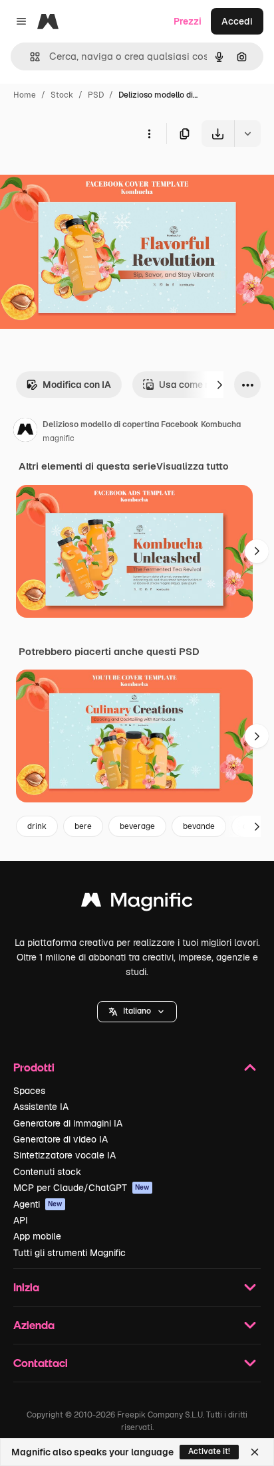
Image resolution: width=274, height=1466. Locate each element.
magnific (58, 438)
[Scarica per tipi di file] (247, 133)
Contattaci (40, 1363)
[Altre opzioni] (149, 133)
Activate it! (209, 1451)
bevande (199, 826)
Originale (88, 177)
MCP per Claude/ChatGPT (81, 1188)
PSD (96, 95)
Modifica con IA (77, 385)
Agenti (38, 1204)
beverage (137, 826)
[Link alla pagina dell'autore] (25, 432)
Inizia (26, 1287)
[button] (137, 1011)
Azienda (34, 1325)
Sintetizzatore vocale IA (64, 1155)
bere (83, 826)
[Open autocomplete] (29, 57)
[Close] (255, 1452)
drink (37, 826)
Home (24, 95)
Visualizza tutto (192, 466)
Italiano (137, 1011)
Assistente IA (40, 1107)
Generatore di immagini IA (67, 1123)
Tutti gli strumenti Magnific (69, 1253)
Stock (62, 95)
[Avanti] (219, 384)
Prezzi (188, 21)
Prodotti (34, 1067)
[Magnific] (137, 903)
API (20, 1220)
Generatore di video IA (60, 1139)
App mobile (37, 1236)
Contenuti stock (47, 1172)
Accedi (237, 21)
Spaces (29, 1091)
